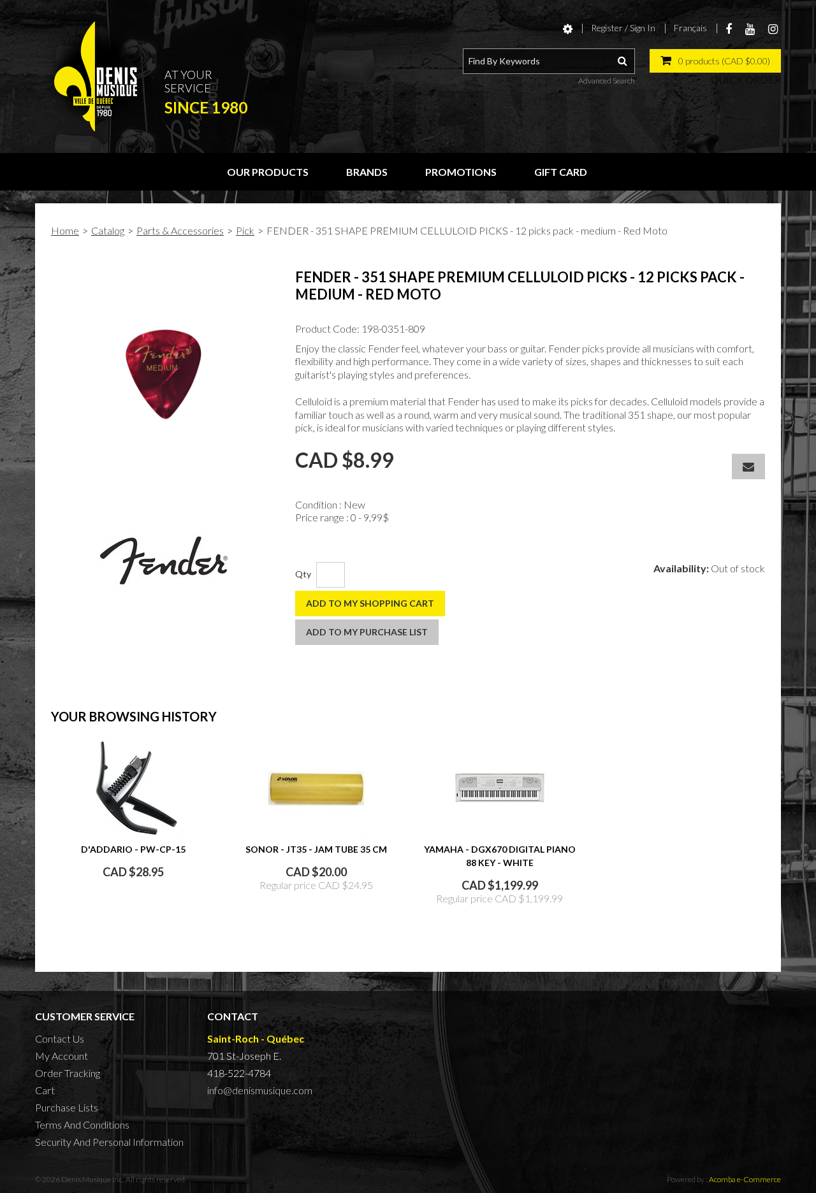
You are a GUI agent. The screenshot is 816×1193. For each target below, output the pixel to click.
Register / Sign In (623, 27)
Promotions (461, 172)
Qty (303, 573)
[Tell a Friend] (748, 466)
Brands (367, 172)
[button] (715, 61)
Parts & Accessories (180, 230)
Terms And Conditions (82, 1124)
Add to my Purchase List (367, 631)
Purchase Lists (66, 1107)
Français (690, 27)
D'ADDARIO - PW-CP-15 (133, 849)
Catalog (107, 230)
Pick (245, 230)
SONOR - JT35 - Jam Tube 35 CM (316, 849)
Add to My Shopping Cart (370, 603)
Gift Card (560, 172)
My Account (61, 1056)
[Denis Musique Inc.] (95, 76)
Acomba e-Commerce (745, 1179)
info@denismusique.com (259, 1090)
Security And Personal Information (109, 1142)
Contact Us (59, 1038)
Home (65, 230)
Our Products (268, 172)
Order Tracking (67, 1073)
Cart (45, 1090)
